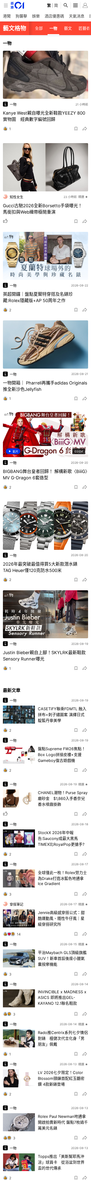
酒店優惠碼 (54, 16)
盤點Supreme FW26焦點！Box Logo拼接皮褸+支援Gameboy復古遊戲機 (61, 754)
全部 (39, 28)
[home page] (17, 5)
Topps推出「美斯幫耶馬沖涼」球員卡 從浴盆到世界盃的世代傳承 (61, 1162)
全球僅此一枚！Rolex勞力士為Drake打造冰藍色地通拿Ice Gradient (62, 878)
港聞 (7, 16)
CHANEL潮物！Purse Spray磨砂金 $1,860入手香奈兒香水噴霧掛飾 (63, 798)
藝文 (68, 28)
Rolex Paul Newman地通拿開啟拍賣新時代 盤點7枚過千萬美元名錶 (63, 1122)
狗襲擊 (21, 16)
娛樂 (36, 16)
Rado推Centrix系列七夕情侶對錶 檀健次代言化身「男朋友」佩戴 (63, 1038)
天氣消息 (76, 16)
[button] (76, 128)
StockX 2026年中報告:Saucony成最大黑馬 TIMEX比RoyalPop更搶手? (61, 838)
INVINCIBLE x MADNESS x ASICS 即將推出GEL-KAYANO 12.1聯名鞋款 (62, 997)
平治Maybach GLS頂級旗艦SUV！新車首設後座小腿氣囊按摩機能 (62, 958)
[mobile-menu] (6, 5)
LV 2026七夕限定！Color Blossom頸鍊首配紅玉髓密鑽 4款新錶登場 (61, 1078)
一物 (53, 28)
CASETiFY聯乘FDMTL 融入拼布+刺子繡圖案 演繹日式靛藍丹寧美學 (62, 714)
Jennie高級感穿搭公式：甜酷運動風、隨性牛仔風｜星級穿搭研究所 (61, 918)
